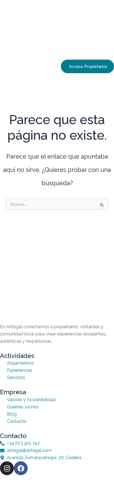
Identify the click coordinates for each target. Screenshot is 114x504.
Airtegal (24, 485)
